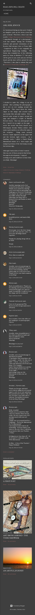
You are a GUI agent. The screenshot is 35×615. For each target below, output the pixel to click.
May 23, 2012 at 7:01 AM (15, 447)
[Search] (31, 3)
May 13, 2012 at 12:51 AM (15, 401)
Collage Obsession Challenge (22, 170)
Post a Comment (8, 452)
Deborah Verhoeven (16, 301)
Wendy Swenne (14, 227)
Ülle (10, 214)
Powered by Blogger (19, 605)
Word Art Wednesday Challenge (12, 172)
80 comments (12, 574)
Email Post (11, 167)
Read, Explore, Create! (13, 7)
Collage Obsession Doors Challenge (20, 37)
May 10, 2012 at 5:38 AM (15, 246)
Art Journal (10, 170)
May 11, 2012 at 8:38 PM (15, 346)
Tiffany (11, 330)
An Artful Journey (13, 570)
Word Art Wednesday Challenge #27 (16, 64)
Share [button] (4, 167)
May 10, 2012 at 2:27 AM (15, 221)
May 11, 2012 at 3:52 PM (15, 310)
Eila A (11, 263)
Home (6, 13)
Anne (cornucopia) (15, 252)
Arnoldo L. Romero (15, 386)
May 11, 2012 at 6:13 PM (15, 325)
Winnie (11, 283)
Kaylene (11, 316)
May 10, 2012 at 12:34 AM (16, 209)
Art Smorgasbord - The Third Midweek (15, 536)
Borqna (11, 352)
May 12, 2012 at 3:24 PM (15, 380)
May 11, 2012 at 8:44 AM (15, 277)
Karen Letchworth (15, 182)
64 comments (12, 541)
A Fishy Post (9, 481)
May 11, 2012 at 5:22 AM (15, 258)
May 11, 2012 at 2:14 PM (15, 295)
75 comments (11, 484)
